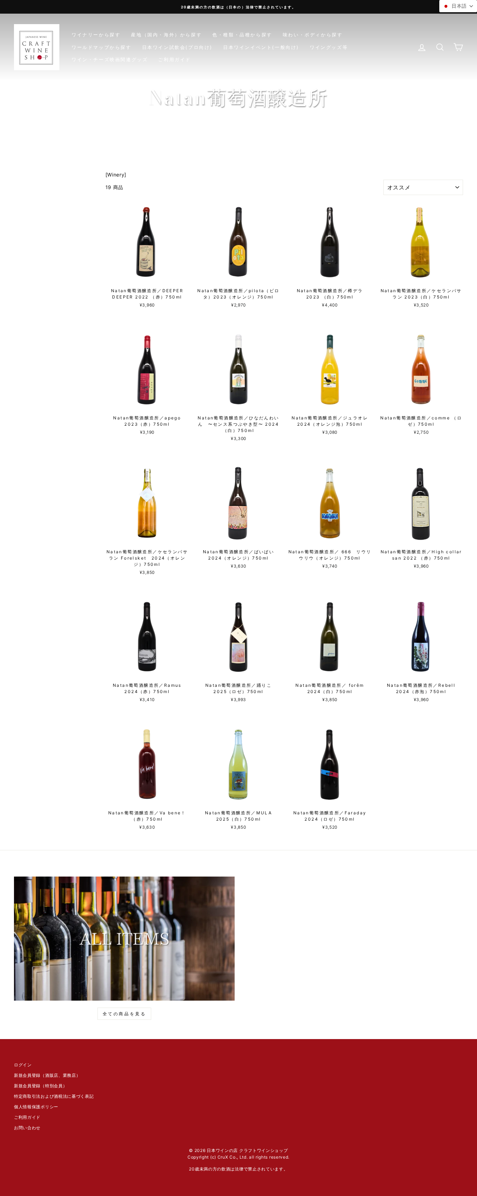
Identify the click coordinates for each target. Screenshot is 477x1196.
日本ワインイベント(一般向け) (261, 47)
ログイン (23, 1064)
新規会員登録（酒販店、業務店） (47, 1075)
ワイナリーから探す (96, 34)
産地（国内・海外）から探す (166, 34)
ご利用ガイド (174, 59)
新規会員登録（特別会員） (40, 1085)
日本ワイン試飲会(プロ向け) (177, 47)
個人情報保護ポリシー (36, 1106)
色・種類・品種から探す (242, 34)
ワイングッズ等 (329, 47)
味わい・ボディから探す (313, 34)
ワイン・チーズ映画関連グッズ (110, 59)
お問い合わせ (27, 1127)
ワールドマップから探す (102, 47)
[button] (458, 6)
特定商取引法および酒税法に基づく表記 (54, 1096)
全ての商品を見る (124, 1013)
